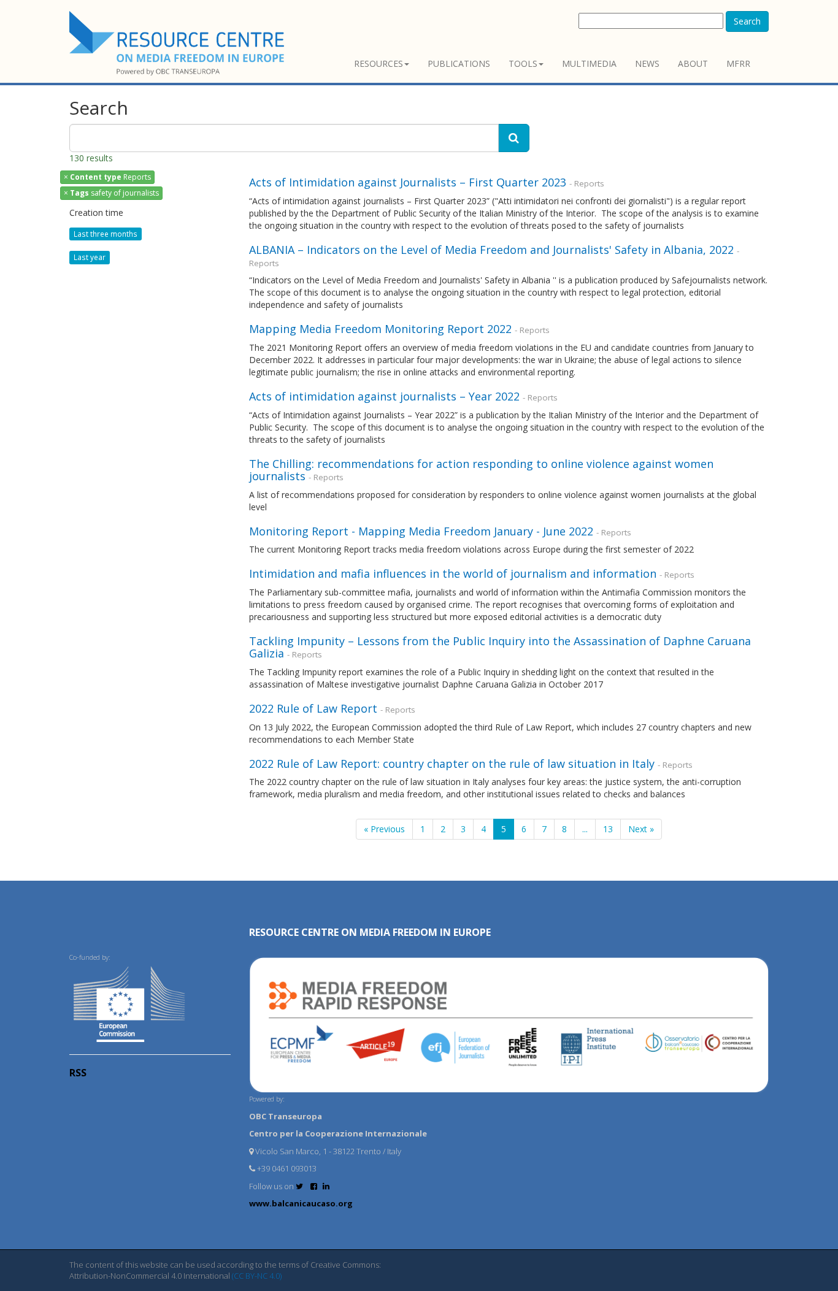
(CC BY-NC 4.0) (257, 1275)
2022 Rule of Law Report (313, 708)
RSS (77, 1072)
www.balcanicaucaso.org (301, 1203)
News (647, 63)
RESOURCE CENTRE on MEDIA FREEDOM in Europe (370, 932)
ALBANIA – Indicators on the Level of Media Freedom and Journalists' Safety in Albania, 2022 (491, 249)
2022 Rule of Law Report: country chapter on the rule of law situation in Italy (452, 763)
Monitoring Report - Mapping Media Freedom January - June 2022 (421, 531)
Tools (523, 63)
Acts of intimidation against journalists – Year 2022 (384, 396)
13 (608, 829)
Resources (378, 63)
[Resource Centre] (178, 43)
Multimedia (589, 63)
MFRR (738, 63)
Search (747, 21)
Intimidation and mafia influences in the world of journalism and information (452, 573)
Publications (459, 63)
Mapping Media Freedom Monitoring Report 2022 (380, 328)
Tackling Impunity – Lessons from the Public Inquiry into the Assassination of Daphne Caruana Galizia (500, 647)
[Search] (513, 138)
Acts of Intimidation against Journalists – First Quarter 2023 (407, 182)
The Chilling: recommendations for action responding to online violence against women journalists (481, 469)
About (693, 63)
